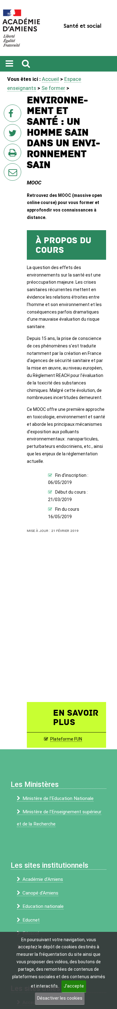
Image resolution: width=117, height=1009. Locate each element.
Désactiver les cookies (59, 998)
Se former (53, 88)
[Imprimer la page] (13, 154)
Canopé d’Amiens (40, 893)
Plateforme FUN (66, 739)
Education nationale (43, 906)
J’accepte (74, 985)
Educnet (31, 920)
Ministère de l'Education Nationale (58, 798)
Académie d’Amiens (42, 879)
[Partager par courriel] (8, 168)
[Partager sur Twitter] (13, 134)
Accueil (50, 79)
